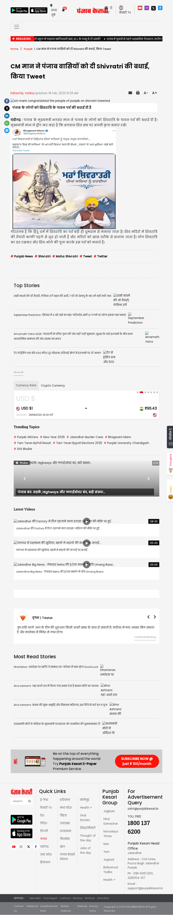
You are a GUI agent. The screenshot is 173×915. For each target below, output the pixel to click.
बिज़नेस (65, 839)
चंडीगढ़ (44, 847)
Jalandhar (103, 898)
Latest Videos (24, 509)
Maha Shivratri (65, 256)
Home (14, 49)
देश (42, 815)
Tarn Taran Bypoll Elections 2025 (77, 443)
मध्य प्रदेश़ (66, 808)
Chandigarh (50, 898)
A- (146, 92)
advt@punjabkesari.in (143, 809)
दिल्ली (44, 831)
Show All (18, 372)
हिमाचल (45, 862)
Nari (106, 844)
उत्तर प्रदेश (46, 855)
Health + (86, 808)
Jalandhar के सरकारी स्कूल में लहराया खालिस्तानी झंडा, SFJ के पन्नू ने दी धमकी (55, 39)
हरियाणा (65, 800)
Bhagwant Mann (118, 437)
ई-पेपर (44, 800)
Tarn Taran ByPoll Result (32, 443)
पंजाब (43, 839)
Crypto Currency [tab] (53, 386)
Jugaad (108, 860)
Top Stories (27, 285)
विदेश (43, 823)
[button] (25, 479)
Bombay (77, 898)
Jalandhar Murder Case (84, 437)
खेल (62, 847)
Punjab (28, 49)
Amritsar (90, 898)
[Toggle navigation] (17, 27)
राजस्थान (65, 831)
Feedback (32, 906)
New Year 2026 (52, 437)
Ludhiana (65, 898)
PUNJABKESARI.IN (135, 906)
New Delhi (35, 898)
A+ (154, 92)
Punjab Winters (26, 437)
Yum (106, 852)
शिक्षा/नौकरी (87, 828)
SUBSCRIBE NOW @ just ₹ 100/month (137, 761)
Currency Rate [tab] (26, 385)
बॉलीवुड (84, 800)
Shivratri (43, 256)
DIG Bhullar (23, 449)
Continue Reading (145, 637)
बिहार (63, 815)
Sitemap (82, 906)
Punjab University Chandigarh (126, 443)
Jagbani (109, 811)
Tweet (86, 256)
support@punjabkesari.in (145, 888)
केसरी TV (46, 808)
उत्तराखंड (65, 823)
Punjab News (22, 256)
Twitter (101, 256)
